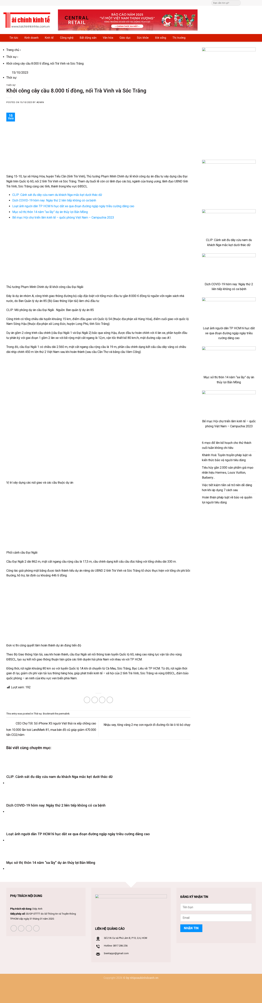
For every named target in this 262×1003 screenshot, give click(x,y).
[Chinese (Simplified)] (133, 2)
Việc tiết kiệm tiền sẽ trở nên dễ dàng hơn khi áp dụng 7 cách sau (227, 487)
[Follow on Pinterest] (253, 2)
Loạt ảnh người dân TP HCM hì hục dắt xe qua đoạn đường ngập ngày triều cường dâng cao (73, 206)
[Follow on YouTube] (36, 928)
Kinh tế (49, 37)
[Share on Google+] (110, 700)
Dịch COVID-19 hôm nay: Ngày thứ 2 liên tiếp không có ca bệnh (54, 200)
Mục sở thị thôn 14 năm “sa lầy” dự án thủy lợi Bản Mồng (50, 212)
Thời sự (11, 57)
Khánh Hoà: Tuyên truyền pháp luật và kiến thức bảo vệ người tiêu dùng (226, 457)
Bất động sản (88, 37)
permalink (64, 713)
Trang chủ (12, 50)
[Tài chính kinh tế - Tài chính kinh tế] (27, 20)
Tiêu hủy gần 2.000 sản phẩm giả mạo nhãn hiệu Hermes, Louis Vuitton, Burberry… (227, 472)
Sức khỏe (143, 37)
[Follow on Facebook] (244, 2)
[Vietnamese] (145, 2)
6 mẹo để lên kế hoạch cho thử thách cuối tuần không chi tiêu (226, 445)
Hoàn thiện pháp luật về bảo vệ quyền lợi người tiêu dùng (227, 500)
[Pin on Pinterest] (102, 700)
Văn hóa (108, 37)
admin (40, 102)
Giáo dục (125, 37)
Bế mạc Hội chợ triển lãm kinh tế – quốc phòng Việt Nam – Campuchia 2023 (63, 217)
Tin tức (13, 37)
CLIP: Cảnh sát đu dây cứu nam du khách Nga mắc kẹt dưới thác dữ (57, 195)
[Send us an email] (249, 2)
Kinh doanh (32, 37)
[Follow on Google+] (257, 2)
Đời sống (160, 37)
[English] (137, 2)
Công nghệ (66, 37)
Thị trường (178, 37)
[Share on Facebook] (87, 700)
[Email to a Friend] (94, 700)
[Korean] (141, 2)
